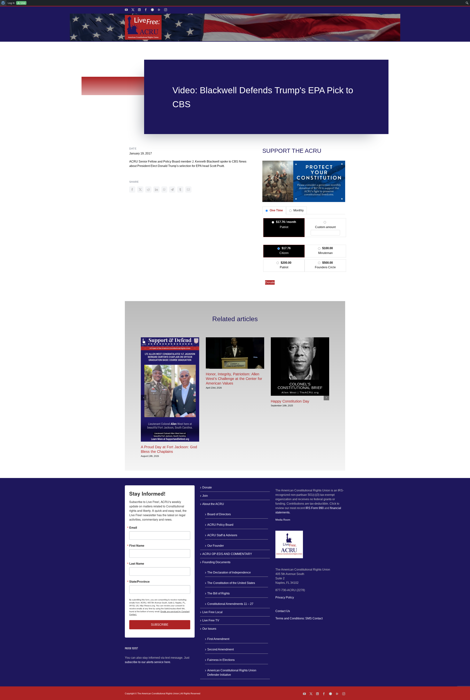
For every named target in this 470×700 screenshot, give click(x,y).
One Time (276, 210)
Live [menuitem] (23, 2)
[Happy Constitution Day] (300, 338)
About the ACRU (213, 504)
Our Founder (215, 545)
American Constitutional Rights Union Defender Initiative (231, 672)
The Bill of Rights (218, 593)
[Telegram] (172, 189)
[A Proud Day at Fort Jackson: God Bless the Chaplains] (170, 338)
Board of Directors (219, 514)
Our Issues (209, 628)
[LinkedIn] (156, 189)
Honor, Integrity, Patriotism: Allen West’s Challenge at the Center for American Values (234, 378)
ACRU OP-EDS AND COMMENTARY (227, 553)
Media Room (282, 519)
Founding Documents (216, 562)
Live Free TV (210, 620)
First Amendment (218, 639)
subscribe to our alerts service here (147, 662)
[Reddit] (148, 189)
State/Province (139, 581)
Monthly (298, 210)
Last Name (136, 563)
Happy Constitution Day (290, 401)
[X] (140, 189)
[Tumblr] (180, 189)
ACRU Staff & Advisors (222, 535)
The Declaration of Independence (229, 572)
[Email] (188, 189)
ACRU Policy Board (220, 524)
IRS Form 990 (315, 508)
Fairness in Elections (221, 659)
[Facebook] (132, 189)
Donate (270, 282)
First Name (136, 545)
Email (133, 527)
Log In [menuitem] (11, 2)
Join (205, 495)
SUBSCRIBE (159, 624)
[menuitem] (3, 3)
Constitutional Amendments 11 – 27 (230, 603)
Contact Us (282, 611)
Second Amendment (220, 649)
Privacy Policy (284, 597)
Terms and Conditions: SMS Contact (299, 618)
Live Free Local (212, 612)
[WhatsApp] (164, 189)
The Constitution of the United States (231, 582)
